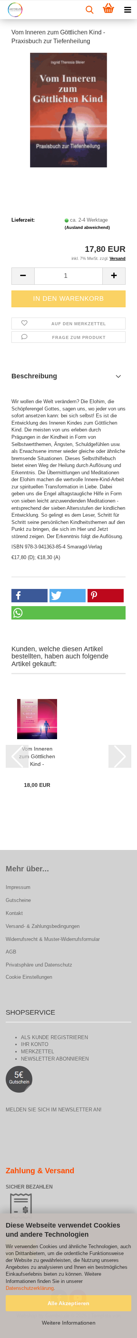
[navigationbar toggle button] (127, 9)
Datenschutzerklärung (30, 1288)
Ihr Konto (34, 1044)
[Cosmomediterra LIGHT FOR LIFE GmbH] (12, 9)
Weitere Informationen (69, 1323)
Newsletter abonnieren (55, 1059)
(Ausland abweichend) (87, 227)
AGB (11, 952)
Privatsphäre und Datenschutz (39, 965)
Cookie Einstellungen (29, 977)
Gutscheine (18, 900)
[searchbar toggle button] (89, 9)
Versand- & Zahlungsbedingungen (43, 926)
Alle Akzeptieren (68, 1303)
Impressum (18, 887)
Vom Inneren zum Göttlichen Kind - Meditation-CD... (37, 757)
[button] (22, 276)
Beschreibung (34, 376)
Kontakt (14, 913)
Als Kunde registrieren (54, 1037)
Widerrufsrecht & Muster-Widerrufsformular (53, 939)
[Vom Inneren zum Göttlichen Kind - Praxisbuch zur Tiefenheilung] (68, 109)
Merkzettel (37, 1051)
